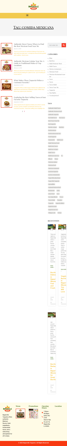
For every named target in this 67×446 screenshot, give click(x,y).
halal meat (60, 140)
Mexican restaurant (53, 168)
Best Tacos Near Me (53, 121)
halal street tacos (53, 146)
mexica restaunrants (53, 175)
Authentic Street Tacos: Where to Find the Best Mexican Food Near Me (29, 45)
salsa (58, 190)
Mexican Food (53, 72)
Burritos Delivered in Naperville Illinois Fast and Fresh (54, 280)
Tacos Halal (53, 85)
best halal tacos (52, 117)
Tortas (59, 213)
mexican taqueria (53, 171)
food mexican (52, 130)
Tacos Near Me (54, 87)
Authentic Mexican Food (55, 111)
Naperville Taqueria (53, 181)
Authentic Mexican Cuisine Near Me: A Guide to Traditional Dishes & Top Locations (29, 63)
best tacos (62, 117)
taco (58, 194)
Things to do (51, 213)
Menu (56, 159)
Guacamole (51, 140)
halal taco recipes (53, 149)
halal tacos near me (53, 155)
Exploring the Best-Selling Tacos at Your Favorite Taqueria (30, 98)
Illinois (50, 159)
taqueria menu (52, 206)
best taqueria (51, 124)
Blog (50, 58)
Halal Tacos (53, 66)
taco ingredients (52, 197)
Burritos (52, 61)
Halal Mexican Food (53, 143)
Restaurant (51, 190)
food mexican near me (54, 133)
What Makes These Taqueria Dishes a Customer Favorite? (28, 81)
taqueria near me (53, 209)
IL (62, 155)
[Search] (64, 45)
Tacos (51, 82)
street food (51, 194)
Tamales (59, 200)
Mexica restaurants (55, 69)
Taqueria (52, 90)
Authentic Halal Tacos (54, 108)
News (51, 79)
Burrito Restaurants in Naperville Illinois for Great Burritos (55, 372)
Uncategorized (54, 95)
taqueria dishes (60, 203)
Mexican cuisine (52, 162)
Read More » (52, 266)
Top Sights (52, 93)
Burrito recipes (52, 127)
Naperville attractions (54, 178)
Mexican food (52, 165)
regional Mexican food (54, 187)
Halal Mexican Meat (55, 63)
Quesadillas (51, 184)
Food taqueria (52, 136)
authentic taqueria (53, 114)
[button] (27, 15)
